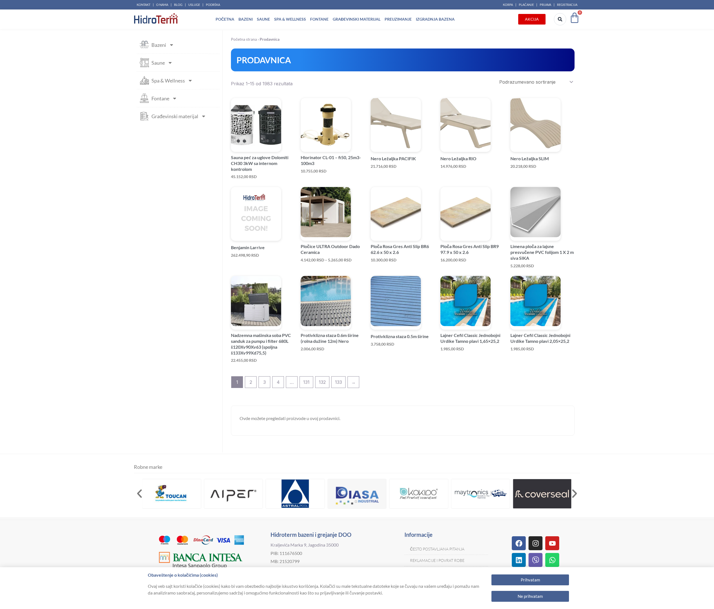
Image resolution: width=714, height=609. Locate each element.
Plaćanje (526, 4)
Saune (263, 19)
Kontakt (143, 4)
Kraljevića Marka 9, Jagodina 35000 (305, 544)
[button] (139, 493)
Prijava (545, 4)
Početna (225, 19)
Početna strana (244, 39)
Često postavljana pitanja (437, 549)
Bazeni (245, 19)
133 (338, 382)
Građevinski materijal (356, 19)
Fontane (319, 19)
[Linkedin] (519, 560)
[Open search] (560, 19)
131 (306, 382)
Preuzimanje (398, 19)
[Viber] (535, 560)
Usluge (194, 4)
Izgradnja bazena (435, 19)
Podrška (213, 4)
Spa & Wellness (290, 19)
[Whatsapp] (552, 560)
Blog (178, 4)
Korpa (508, 4)
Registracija (567, 4)
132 (322, 382)
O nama (162, 4)
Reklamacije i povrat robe (437, 560)
